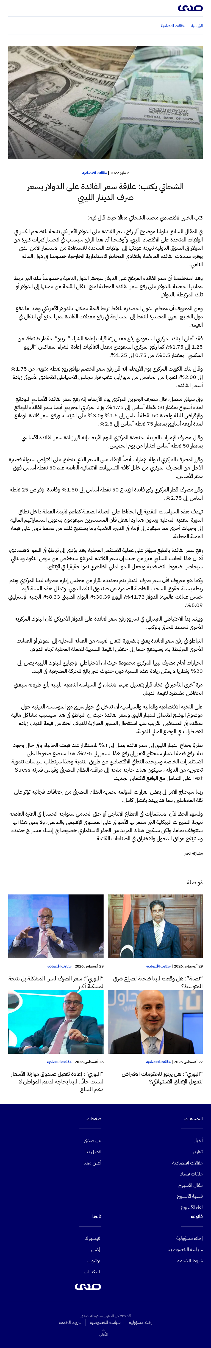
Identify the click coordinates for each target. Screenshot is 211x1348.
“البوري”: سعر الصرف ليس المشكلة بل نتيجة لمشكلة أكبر (56, 982)
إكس (95, 1249)
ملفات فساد (191, 1173)
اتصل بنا (93, 1151)
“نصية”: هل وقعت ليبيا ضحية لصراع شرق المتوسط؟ (158, 982)
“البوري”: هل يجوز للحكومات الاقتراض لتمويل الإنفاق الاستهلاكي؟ (162, 1078)
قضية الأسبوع (190, 1196)
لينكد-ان (92, 1271)
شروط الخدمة (190, 1260)
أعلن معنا (92, 1162)
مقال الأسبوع (190, 1185)
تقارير (198, 1151)
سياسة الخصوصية (185, 1249)
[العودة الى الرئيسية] (190, 8)
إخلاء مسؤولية (189, 1238)
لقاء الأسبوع (192, 1207)
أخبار (198, 1140)
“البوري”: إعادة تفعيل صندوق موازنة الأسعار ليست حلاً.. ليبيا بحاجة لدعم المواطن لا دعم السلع (57, 1081)
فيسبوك (92, 1238)
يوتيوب (93, 1260)
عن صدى (92, 1140)
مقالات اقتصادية (94, 173)
